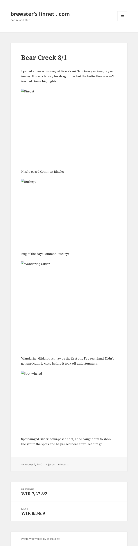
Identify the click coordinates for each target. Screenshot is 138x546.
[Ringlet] (69, 126)
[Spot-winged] (69, 401)
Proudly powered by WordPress (40, 538)
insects (64, 464)
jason (51, 464)
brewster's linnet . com (40, 13)
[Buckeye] (69, 212)
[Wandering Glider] (69, 306)
